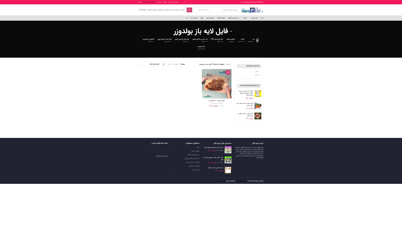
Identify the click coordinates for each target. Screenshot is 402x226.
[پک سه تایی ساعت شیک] (228, 170)
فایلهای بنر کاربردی (194, 166)
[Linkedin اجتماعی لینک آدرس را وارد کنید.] (147, 2)
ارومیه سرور (221, 181)
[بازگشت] (230, 31)
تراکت (197, 147)
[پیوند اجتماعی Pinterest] (149, 2)
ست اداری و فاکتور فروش (191, 158)
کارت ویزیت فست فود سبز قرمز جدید (245, 104)
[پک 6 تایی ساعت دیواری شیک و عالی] (228, 160)
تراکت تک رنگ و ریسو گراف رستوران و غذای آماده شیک (246, 93)
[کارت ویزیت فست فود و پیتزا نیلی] (257, 116)
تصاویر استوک (195, 151)
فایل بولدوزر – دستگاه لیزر (217, 100)
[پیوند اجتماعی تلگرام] (144, 2)
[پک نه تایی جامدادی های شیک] (228, 149)
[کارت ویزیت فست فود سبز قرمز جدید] (257, 105)
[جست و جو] (189, 10)
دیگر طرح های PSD (193, 155)
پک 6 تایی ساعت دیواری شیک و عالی (213, 159)
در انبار (257, 75)
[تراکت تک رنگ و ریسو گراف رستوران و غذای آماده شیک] (257, 94)
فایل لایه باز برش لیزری (216, 103)
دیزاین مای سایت (241, 181)
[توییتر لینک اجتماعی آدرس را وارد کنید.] (152, 2)
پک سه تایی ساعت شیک (215, 168)
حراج (257, 71)
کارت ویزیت (195, 169)
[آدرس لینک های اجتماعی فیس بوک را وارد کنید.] (154, 2)
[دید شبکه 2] (164, 64)
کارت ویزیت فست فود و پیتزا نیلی (245, 115)
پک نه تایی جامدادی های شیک (213, 147)
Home (228, 64)
